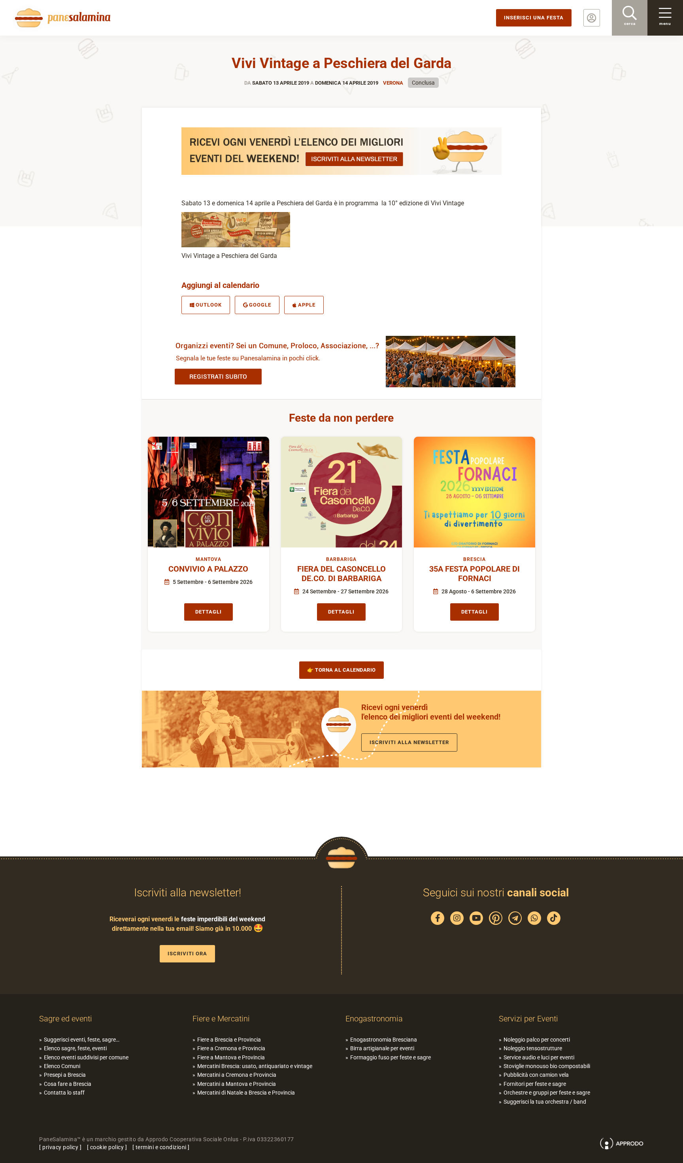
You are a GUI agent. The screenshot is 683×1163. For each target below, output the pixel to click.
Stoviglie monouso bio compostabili (547, 1066)
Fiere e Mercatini (221, 1018)
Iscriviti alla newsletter (409, 742)
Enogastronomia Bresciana (383, 1039)
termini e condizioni (161, 1147)
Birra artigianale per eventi (382, 1048)
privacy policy (60, 1147)
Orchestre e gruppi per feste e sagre (547, 1092)
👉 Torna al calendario (341, 670)
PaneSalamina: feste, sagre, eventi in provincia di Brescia (61, 18)
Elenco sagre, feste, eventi (75, 1048)
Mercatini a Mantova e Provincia (236, 1084)
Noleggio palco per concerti (537, 1039)
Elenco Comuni (62, 1066)
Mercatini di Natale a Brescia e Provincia (246, 1092)
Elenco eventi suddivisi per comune (86, 1057)
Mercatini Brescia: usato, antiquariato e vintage (254, 1066)
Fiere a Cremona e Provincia (231, 1048)
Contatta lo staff (64, 1092)
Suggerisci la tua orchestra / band (545, 1102)
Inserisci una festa (534, 18)
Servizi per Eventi (528, 1018)
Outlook (209, 305)
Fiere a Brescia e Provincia (229, 1039)
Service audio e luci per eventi (539, 1057)
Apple (306, 305)
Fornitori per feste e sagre (535, 1084)
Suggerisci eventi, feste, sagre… (81, 1039)
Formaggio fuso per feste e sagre (390, 1057)
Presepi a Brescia (65, 1075)
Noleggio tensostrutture (533, 1048)
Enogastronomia (374, 1018)
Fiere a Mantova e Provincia (231, 1057)
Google (260, 305)
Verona (393, 83)
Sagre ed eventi (65, 1018)
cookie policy (107, 1147)
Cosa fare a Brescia (67, 1084)
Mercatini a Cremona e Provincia (236, 1075)
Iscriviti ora (187, 954)
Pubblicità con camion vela (536, 1075)
